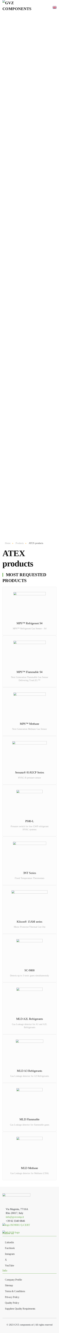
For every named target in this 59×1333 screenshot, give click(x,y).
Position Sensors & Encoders (33, 185)
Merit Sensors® (33, 322)
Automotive (33, 396)
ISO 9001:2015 (33, 500)
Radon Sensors (33, 169)
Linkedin (9, 1242)
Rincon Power (33, 355)
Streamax (33, 375)
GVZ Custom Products (33, 55)
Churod (33, 370)
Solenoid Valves (33, 204)
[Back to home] (17, 7)
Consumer (34, 445)
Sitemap (9, 1285)
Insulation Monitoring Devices (34, 79)
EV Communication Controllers (33, 69)
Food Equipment (33, 449)
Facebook (10, 1248)
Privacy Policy (33, 510)
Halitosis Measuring (33, 129)
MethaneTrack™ (33, 114)
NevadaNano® (33, 317)
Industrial (33, 430)
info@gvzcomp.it (15, 1217)
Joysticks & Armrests (33, 267)
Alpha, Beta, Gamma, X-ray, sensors (33, 174)
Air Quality (33, 392)
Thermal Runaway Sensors (33, 88)
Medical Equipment (33, 274)
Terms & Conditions (34, 495)
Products (32, 48)
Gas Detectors (34, 105)
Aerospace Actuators (33, 248)
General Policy (33, 505)
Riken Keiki (33, 350)
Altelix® (33, 341)
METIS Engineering (33, 365)
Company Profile (33, 486)
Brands (32, 296)
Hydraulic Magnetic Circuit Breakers (33, 214)
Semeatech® (33, 336)
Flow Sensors (33, 200)
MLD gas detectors (33, 109)
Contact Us (33, 491)
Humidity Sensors (33, 154)
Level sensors (33, 190)
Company (32, 470)
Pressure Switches (34, 140)
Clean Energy (33, 421)
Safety (33, 416)
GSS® (33, 312)
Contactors (33, 59)
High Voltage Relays (33, 93)
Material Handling (34, 411)
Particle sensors (33, 164)
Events (33, 481)
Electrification (33, 464)
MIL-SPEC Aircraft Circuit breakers (33, 219)
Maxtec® (33, 326)
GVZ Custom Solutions (33, 360)
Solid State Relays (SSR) (33, 262)
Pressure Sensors (33, 135)
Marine (33, 435)
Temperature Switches (34, 145)
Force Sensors (34, 195)
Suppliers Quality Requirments (20, 1308)
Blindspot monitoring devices (33, 290)
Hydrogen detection (33, 119)
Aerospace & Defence (34, 401)
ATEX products (33, 258)
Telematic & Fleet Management (33, 285)
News (34, 476)
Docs (32, 521)
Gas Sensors (34, 100)
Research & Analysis (33, 454)
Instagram (10, 1254)
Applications (32, 381)
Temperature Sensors (33, 150)
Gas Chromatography (33, 124)
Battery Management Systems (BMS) (33, 74)
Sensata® (33, 302)
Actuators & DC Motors (34, 180)
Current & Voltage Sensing (33, 83)
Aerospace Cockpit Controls (34, 253)
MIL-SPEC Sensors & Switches (33, 238)
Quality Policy (34, 515)
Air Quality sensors (33, 159)
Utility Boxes (33, 279)
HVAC (33, 425)
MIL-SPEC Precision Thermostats (33, 233)
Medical (34, 440)
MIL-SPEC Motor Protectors (33, 243)
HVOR (33, 406)
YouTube (9, 1265)
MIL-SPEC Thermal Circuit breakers (33, 224)
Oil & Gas (34, 459)
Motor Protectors (33, 209)
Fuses (33, 64)
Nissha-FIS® (33, 307)
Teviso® (33, 346)
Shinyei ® (34, 331)
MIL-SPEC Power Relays (34, 229)
